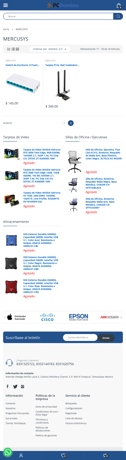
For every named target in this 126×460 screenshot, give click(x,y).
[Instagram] (22, 386)
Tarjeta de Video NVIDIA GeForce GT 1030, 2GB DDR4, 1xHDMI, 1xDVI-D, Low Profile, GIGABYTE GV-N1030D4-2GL (41, 197)
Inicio (6, 29)
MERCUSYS (11, 60)
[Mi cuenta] (21, 455)
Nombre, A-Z (56, 48)
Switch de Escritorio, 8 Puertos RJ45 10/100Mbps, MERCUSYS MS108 (23, 65)
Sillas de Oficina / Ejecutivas (86, 137)
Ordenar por (40, 48)
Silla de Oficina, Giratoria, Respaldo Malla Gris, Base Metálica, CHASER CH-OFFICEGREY (100, 203)
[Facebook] (7, 386)
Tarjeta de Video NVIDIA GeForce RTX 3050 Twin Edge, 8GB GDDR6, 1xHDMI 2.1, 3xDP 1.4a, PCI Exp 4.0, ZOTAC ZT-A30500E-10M (41, 154)
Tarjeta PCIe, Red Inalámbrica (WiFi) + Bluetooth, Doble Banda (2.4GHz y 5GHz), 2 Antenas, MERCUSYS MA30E (62, 65)
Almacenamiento (16, 221)
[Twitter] (15, 386)
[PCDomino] (63, 4)
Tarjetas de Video (16, 137)
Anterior (7, 122)
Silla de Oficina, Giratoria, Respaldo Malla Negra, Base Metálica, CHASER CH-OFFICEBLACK (101, 183)
